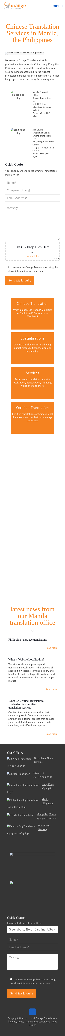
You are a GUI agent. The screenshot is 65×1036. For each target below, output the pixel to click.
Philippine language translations (27, 639)
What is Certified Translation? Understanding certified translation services (26, 704)
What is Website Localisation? (26, 659)
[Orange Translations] (15, 5)
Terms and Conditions (38, 1021)
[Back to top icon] (32, 1011)
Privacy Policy (16, 1021)
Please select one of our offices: (24, 923)
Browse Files (32, 256)
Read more (51, 647)
